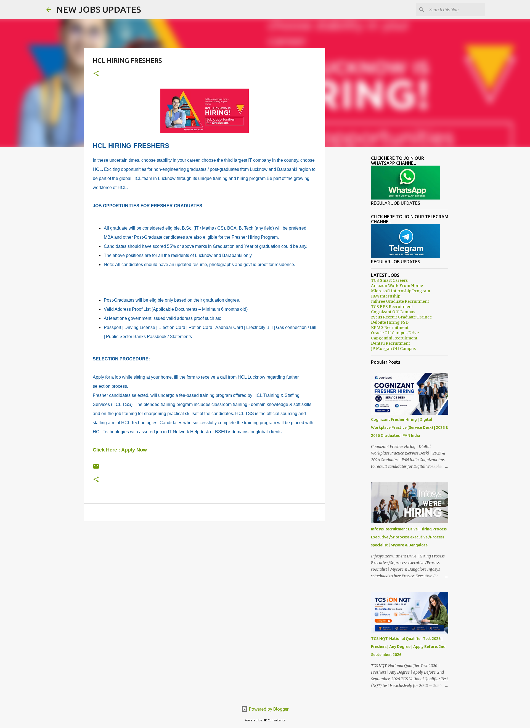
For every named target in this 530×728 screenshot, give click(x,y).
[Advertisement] (204, 568)
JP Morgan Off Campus (393, 348)
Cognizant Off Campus (393, 311)
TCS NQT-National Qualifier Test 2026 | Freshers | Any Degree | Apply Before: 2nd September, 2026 (408, 646)
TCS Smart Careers (389, 280)
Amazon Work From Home (397, 285)
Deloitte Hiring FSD (390, 322)
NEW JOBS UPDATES (98, 9)
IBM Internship (385, 296)
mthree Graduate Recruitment (400, 301)
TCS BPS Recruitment (392, 306)
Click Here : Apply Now (120, 450)
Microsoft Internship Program (400, 290)
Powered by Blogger (268, 708)
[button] (96, 74)
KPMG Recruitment (390, 327)
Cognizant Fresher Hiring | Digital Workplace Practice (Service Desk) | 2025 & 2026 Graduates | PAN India (409, 427)
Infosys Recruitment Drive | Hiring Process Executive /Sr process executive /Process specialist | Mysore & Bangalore (409, 537)
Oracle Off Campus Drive (395, 332)
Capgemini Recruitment (394, 338)
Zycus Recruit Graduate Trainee (401, 317)
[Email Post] (96, 468)
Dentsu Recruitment (390, 343)
